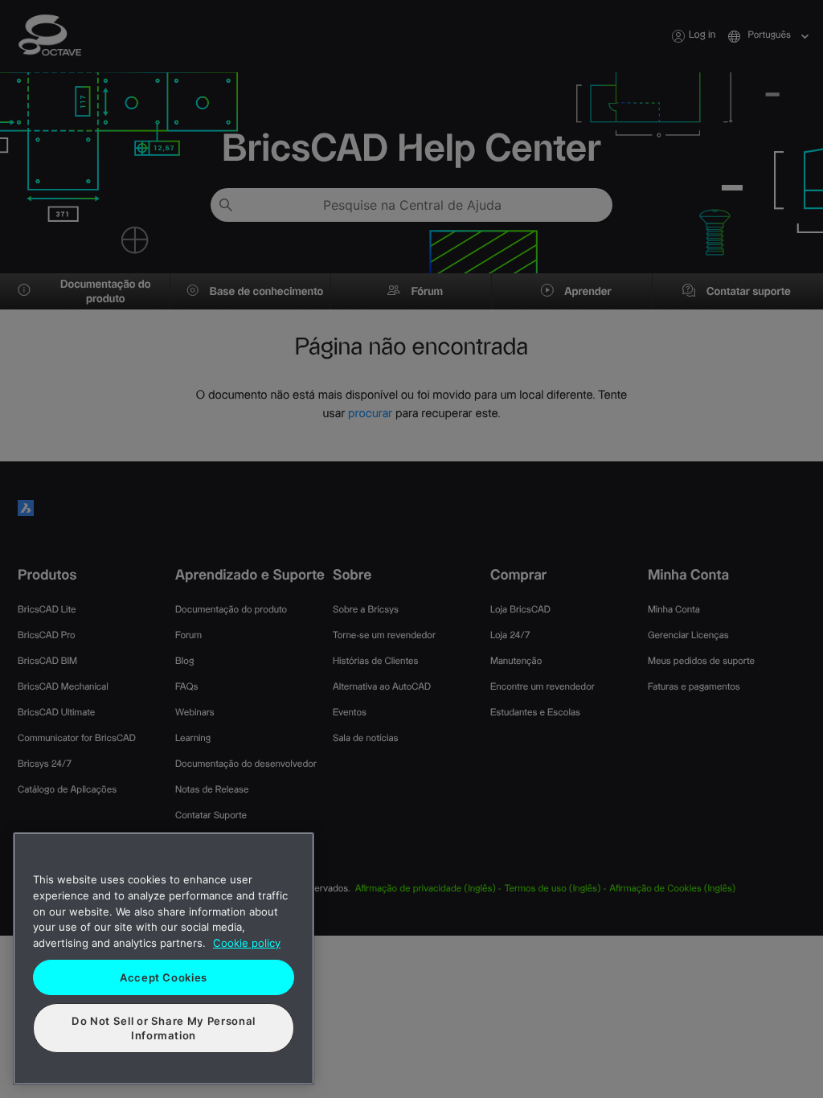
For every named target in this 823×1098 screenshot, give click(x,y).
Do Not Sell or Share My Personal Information (164, 1028)
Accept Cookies (163, 977)
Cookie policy (246, 942)
